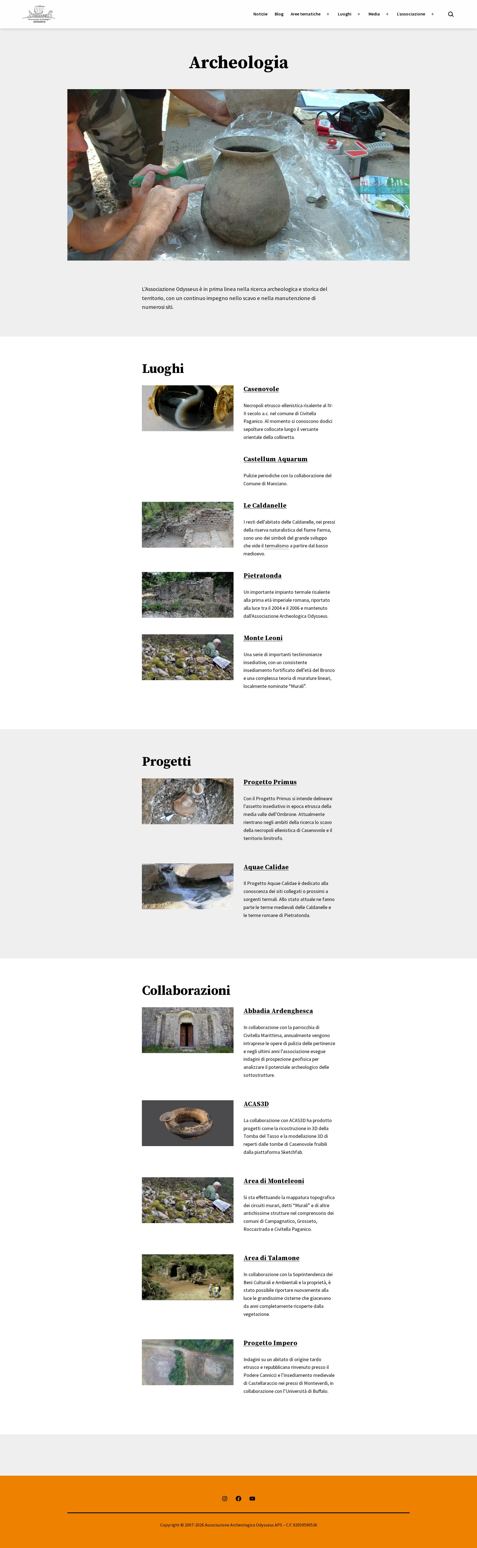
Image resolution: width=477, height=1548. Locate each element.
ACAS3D (256, 1104)
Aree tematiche (305, 14)
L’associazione (411, 14)
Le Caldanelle (265, 506)
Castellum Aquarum (275, 459)
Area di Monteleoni (273, 1181)
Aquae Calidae (266, 867)
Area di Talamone (271, 1258)
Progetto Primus (270, 782)
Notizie (260, 14)
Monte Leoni (263, 638)
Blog (279, 14)
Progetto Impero (270, 1343)
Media (374, 14)
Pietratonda (262, 576)
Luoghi (344, 14)
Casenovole (261, 389)
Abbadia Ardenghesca (278, 1011)
